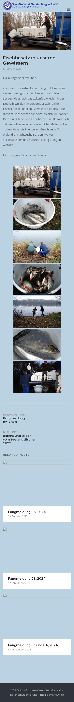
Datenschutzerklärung (23, 694)
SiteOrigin (58, 694)
